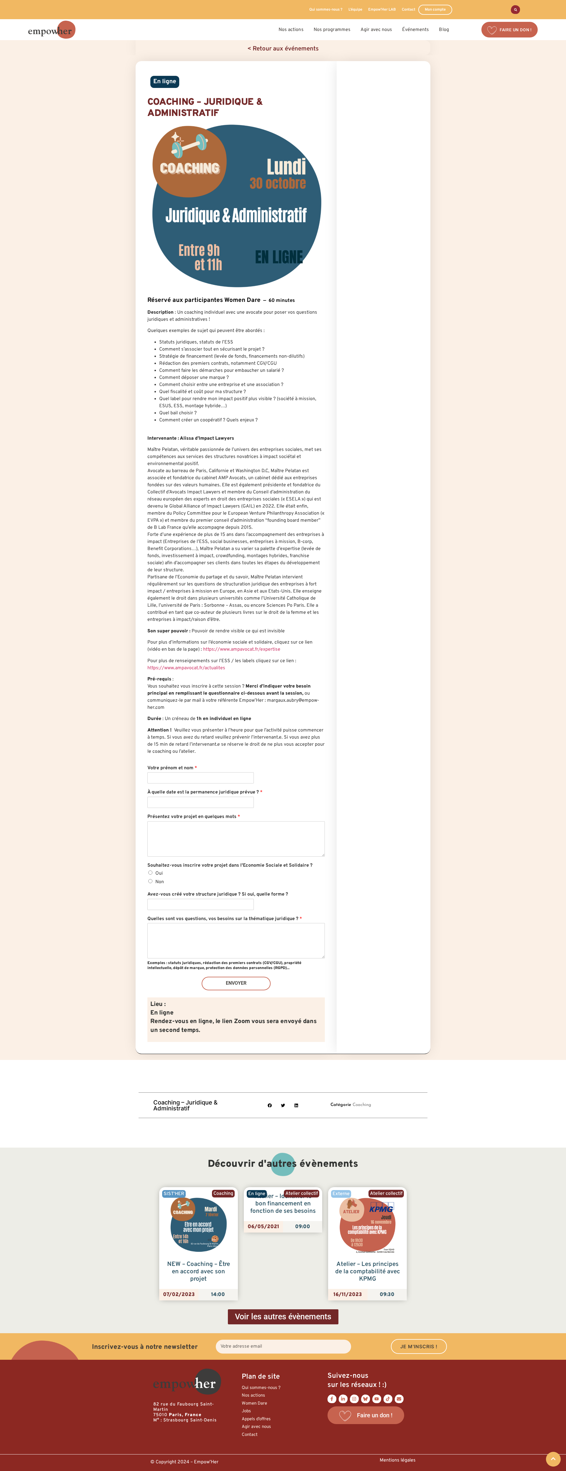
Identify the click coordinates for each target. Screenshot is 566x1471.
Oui (159, 873)
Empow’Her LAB (382, 9)
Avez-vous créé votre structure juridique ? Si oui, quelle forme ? (217, 894)
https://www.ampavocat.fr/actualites (186, 668)
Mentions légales (398, 1460)
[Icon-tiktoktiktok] (388, 1399)
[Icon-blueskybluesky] (365, 1399)
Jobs (246, 1411)
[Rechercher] (515, 9)
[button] (270, 1105)
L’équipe (355, 9)
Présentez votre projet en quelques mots (193, 817)
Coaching (362, 1105)
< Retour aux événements (283, 49)
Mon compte (435, 9)
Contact (408, 9)
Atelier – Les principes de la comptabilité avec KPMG (367, 1272)
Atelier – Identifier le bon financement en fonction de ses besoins (283, 1204)
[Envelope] (399, 1399)
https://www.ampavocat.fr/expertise (241, 649)
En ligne (164, 82)
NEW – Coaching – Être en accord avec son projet (198, 1272)
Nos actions (253, 1395)
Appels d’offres (256, 1419)
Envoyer (236, 983)
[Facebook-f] (332, 1399)
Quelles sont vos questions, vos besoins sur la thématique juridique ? (224, 919)
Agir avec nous (256, 1427)
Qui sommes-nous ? (326, 9)
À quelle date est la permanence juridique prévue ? (205, 792)
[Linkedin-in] (343, 1399)
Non (159, 882)
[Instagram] (354, 1399)
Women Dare (254, 1403)
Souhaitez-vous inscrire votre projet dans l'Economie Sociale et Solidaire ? (229, 865)
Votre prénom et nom (172, 768)
